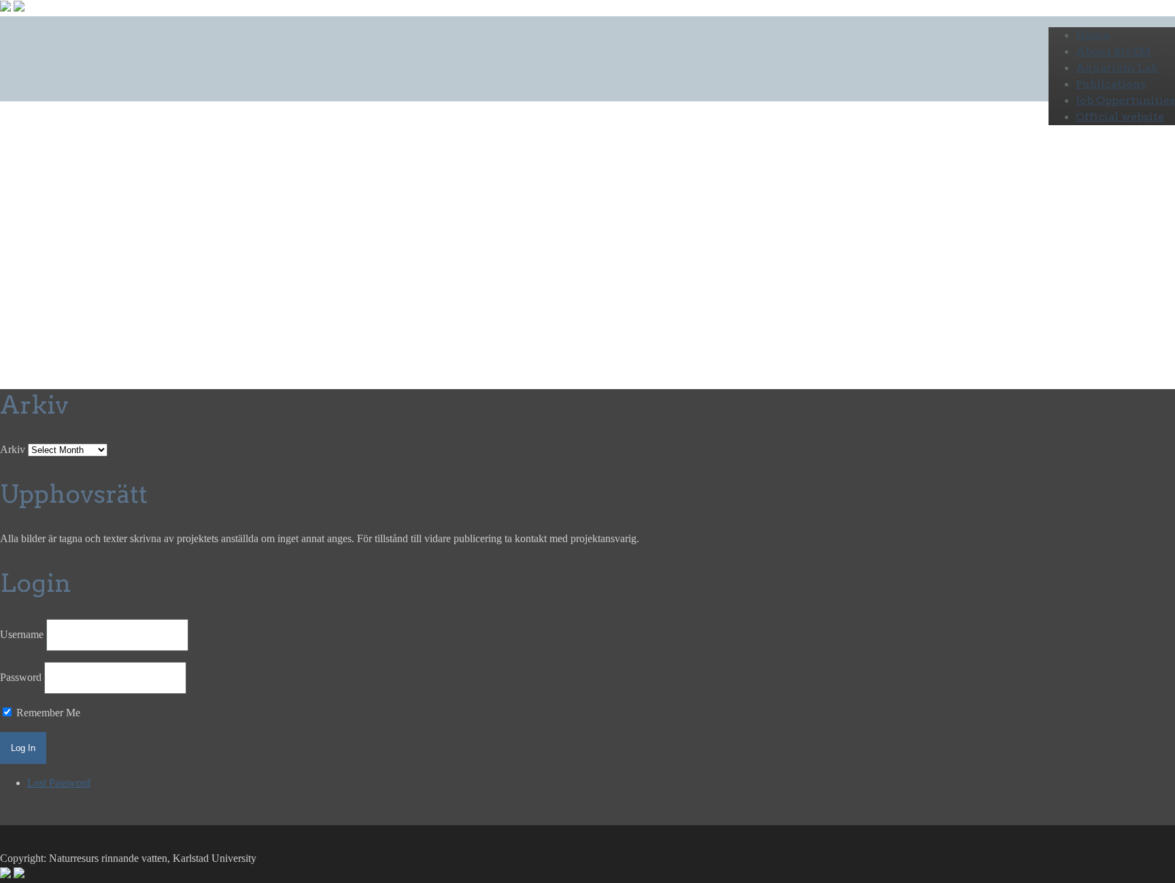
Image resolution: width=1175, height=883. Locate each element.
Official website (1120, 116)
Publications (1111, 84)
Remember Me (47, 712)
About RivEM (1113, 51)
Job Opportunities (1125, 100)
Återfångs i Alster (106, 229)
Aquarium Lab (1117, 67)
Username (22, 634)
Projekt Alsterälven (190, 273)
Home (1093, 35)
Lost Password (58, 782)
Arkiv (12, 449)
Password (20, 677)
